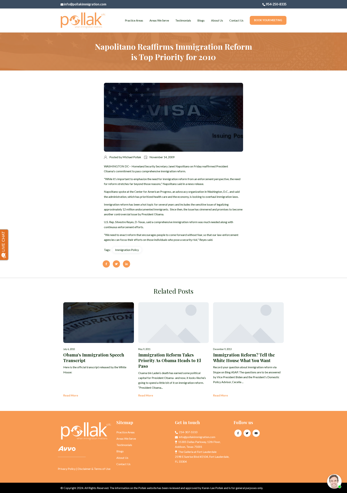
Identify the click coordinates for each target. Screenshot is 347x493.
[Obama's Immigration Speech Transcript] (98, 350)
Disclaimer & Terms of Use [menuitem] (94, 468)
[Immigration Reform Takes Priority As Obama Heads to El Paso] (173, 350)
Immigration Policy (127, 249)
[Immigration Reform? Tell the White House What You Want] (248, 350)
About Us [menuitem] (217, 20)
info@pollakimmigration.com (84, 4)
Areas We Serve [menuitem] (159, 20)
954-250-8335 (275, 4)
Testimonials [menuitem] (183, 20)
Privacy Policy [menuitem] (67, 468)
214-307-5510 (187, 432)
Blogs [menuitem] (201, 20)
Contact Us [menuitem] (236, 20)
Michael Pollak (132, 157)
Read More (70, 395)
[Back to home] (83, 20)
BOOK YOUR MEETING (268, 20)
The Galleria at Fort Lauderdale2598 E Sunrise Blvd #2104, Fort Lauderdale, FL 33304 (202, 456)
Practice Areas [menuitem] (134, 20)
